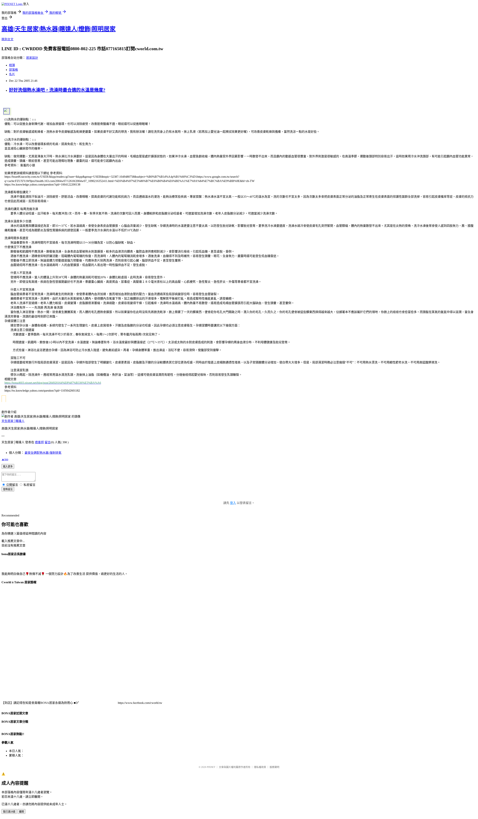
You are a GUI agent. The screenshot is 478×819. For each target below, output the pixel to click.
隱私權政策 (260, 767)
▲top (4, 459)
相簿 (12, 65)
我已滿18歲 (9, 811)
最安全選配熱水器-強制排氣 (43, 452)
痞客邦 (39, 442)
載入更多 (8, 466)
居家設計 (32, 57)
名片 (12, 74)
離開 (21, 811)
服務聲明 (274, 767)
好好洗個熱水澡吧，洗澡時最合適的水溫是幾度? (57, 90)
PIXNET (211, 767)
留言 (48, 442)
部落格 (13, 69)
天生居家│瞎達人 (12, 421)
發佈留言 (8, 489)
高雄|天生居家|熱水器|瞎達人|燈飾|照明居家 (58, 29)
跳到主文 (7, 39)
